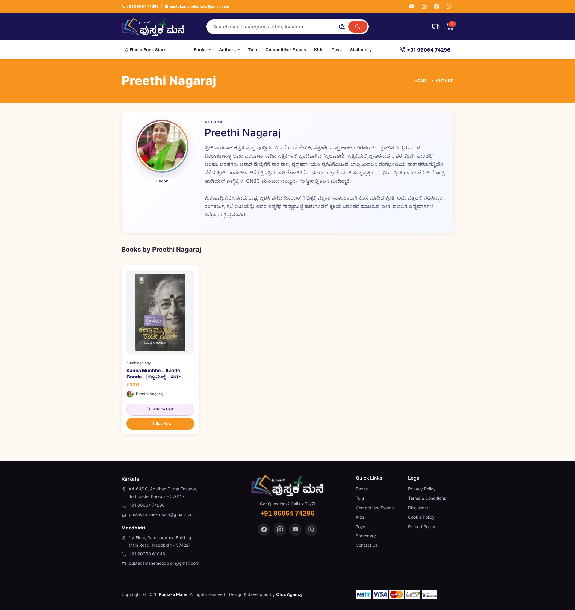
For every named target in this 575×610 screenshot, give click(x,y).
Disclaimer (418, 507)
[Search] (357, 27)
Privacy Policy (422, 488)
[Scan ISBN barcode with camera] (342, 27)
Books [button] (200, 49)
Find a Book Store (148, 49)
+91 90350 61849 (147, 553)
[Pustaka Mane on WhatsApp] (311, 529)
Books (362, 488)
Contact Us (367, 545)
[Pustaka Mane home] (153, 26)
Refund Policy (421, 526)
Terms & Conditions (427, 498)
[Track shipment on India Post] (435, 26)
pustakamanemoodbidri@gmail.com (164, 563)
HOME (420, 80)
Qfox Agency (289, 594)
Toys (337, 49)
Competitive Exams (285, 49)
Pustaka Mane (173, 594)
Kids (318, 49)
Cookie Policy (421, 517)
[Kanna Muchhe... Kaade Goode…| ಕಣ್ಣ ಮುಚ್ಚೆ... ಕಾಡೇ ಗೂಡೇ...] (160, 349)
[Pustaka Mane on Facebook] (264, 529)
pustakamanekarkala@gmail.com (199, 6)
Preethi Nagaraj (149, 394)
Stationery (361, 49)
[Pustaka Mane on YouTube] (295, 529)
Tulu (252, 49)
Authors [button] (227, 49)
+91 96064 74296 (142, 6)
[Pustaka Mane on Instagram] (279, 529)
